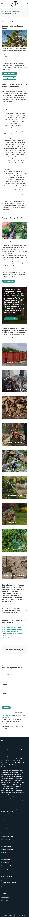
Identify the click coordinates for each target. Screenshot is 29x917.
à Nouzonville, (10, 760)
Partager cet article (9, 78)
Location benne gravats (7, 833)
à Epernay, (10, 749)
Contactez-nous (5, 897)
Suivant (6, 707)
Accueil (3, 11)
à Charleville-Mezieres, (10, 758)
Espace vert (17, 11)
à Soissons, (13, 750)
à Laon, (17, 750)
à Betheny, (19, 749)
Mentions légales (6, 869)
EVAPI (10, 912)
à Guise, (6, 752)
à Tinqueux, (14, 749)
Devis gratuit (5, 900)
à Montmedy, (13, 754)
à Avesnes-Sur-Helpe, (10, 762)
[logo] (14, 4)
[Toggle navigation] (2, 4)
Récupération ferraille (7, 852)
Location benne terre (6, 842)
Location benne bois (6, 846)
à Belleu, (9, 752)
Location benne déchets (7, 836)
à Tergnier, (21, 750)
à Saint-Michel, (14, 752)
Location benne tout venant (8, 839)
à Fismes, (9, 750)
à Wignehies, (20, 762)
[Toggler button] (26, 610)
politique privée (6, 715)
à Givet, (5, 760)
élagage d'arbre (5, 856)
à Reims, (17, 747)
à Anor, (16, 762)
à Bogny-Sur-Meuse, (17, 760)
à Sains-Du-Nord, (8, 764)
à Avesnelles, (14, 764)
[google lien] (2, 820)
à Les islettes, (8, 756)
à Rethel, (20, 758)
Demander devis (10, 319)
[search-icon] (27, 4)
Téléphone (6, 684)
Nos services (9, 11)
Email (4, 693)
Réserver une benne (6, 904)
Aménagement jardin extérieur (9, 865)
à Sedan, (16, 758)
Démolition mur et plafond (8, 849)
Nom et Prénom (7, 675)
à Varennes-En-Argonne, (16, 756)
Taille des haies (5, 862)
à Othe (5, 766)
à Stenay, (8, 754)
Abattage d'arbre (6, 859)
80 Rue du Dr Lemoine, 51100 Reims (8, 882)
